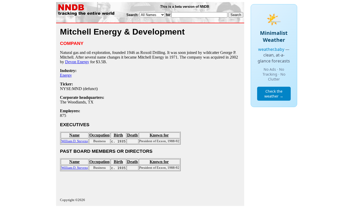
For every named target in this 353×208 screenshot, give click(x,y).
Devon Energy (77, 62)
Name (74, 135)
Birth (118, 135)
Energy (66, 75)
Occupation (99, 135)
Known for (159, 135)
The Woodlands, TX (77, 102)
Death (132, 135)
